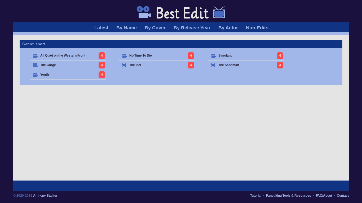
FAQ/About (324, 195)
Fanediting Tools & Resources (288, 195)
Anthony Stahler (45, 195)
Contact (343, 195)
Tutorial (255, 195)
